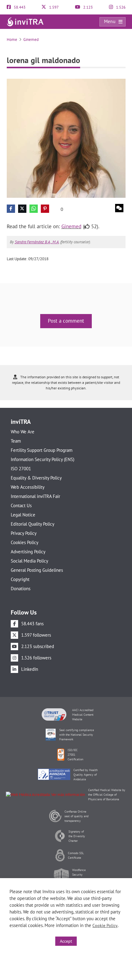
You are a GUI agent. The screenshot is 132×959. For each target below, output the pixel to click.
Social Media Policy (29, 561)
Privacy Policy (24, 533)
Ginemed (31, 39)
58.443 (19, 7)
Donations (20, 588)
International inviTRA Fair (35, 496)
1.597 (53, 7)
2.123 (87, 7)
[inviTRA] (25, 21)
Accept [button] (66, 941)
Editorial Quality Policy (32, 524)
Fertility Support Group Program (41, 450)
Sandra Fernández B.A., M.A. (37, 242)
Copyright (20, 579)
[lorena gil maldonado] (66, 137)
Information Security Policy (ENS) (42, 459)
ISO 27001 (21, 468)
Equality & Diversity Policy (36, 478)
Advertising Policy (28, 551)
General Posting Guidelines (37, 570)
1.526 (120, 7)
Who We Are (22, 431)
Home (12, 39)
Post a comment (66, 320)
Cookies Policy (24, 542)
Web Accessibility (28, 487)
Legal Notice (23, 514)
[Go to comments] (119, 208)
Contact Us (21, 505)
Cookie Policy (105, 925)
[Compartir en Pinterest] (45, 209)
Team (16, 441)
